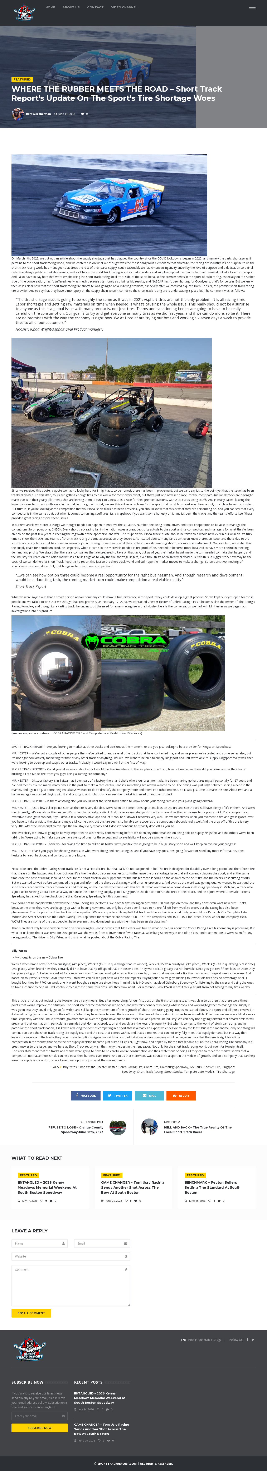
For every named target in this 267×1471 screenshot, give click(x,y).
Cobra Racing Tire (130, 1067)
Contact (95, 7)
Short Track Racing (150, 1072)
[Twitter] (253, 1339)
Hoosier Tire (211, 1067)
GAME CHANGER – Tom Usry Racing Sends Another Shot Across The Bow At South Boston (132, 1188)
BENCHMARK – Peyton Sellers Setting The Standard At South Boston (213, 1188)
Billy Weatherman (38, 114)
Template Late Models (199, 1072)
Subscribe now (40, 1428)
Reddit (184, 1096)
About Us (71, 7)
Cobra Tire (151, 1067)
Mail (152, 1096)
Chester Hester (107, 1067)
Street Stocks (173, 1072)
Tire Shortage (225, 1072)
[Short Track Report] (24, 12)
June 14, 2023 (66, 114)
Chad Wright (86, 1067)
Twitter (120, 1096)
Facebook (88, 1096)
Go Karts (196, 1067)
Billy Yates (70, 1067)
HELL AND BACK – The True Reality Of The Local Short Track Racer (198, 1130)
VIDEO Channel (124, 7)
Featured (22, 79)
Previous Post (93, 1122)
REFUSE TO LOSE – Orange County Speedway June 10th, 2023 (75, 1130)
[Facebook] (247, 1339)
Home (50, 7)
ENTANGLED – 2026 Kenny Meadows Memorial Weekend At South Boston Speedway (47, 1188)
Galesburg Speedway (174, 1067)
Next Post (171, 1122)
